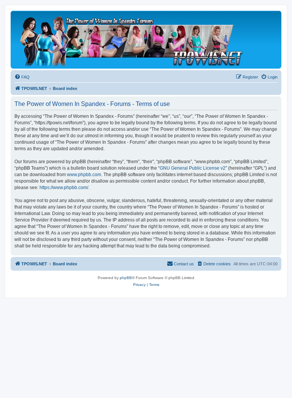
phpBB (126, 278)
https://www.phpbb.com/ (64, 187)
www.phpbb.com (84, 174)
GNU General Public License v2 (192, 168)
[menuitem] (22, 77)
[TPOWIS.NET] (131, 40)
